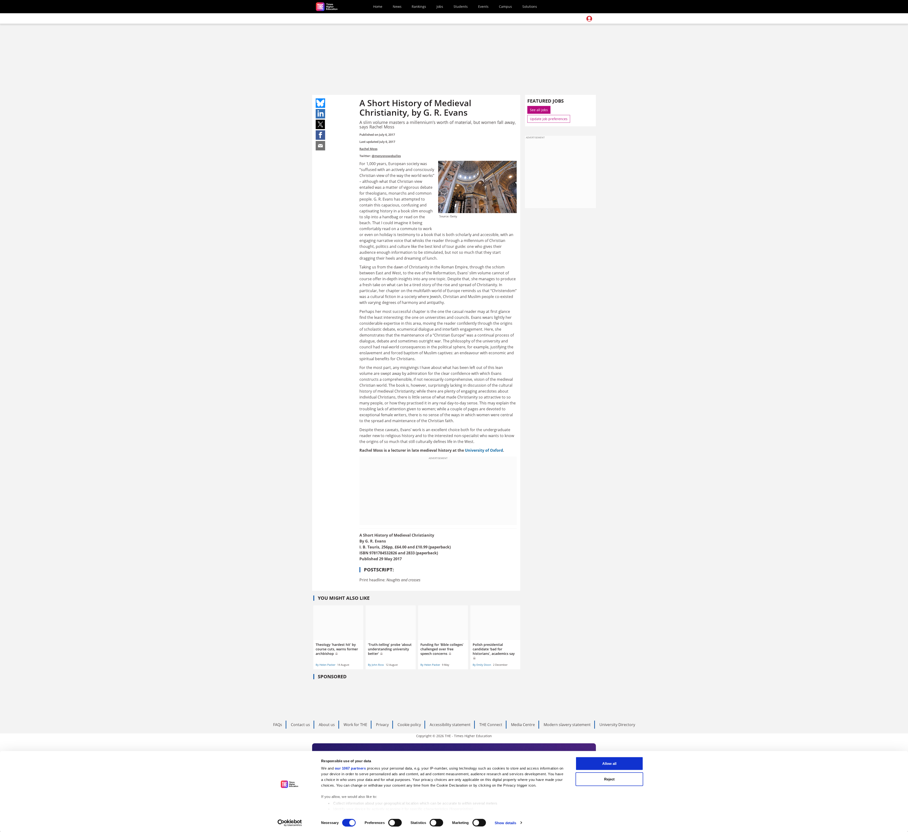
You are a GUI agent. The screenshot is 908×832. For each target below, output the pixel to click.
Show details (505, 823)
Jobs (440, 6)
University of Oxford (484, 450)
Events (483, 6)
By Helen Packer (325, 664)
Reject (609, 779)
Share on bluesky (320, 103)
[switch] (395, 822)
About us (327, 724)
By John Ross (376, 664)
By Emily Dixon (482, 664)
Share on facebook (320, 135)
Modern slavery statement (567, 724)
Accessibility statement (450, 724)
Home (377, 6)
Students (461, 6)
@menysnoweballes (386, 156)
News (397, 6)
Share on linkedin (320, 113)
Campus (505, 6)
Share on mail (320, 145)
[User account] (589, 18)
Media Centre (523, 724)
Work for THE (355, 724)
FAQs (277, 724)
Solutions (529, 6)
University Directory (617, 724)
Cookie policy (409, 724)
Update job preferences (549, 119)
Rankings (419, 6)
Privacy (382, 724)
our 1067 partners (350, 768)
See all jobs (539, 110)
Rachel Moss (368, 149)
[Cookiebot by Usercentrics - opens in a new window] (289, 822)
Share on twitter (320, 124)
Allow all (609, 764)
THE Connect (490, 724)
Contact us (300, 724)
